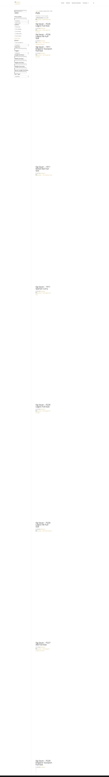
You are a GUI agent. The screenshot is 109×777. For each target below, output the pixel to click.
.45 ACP (18, 31)
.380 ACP (18, 33)
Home (62, 3)
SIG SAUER (19, 42)
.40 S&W (18, 29)
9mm (18, 27)
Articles (68, 3)
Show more (17, 38)
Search (16, 13)
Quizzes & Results (76, 3)
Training (85, 3)
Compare (43, 28)
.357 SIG (18, 36)
